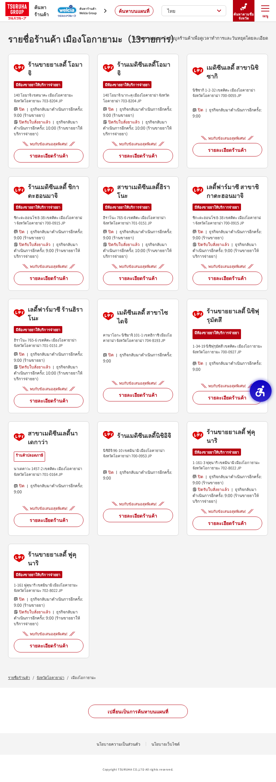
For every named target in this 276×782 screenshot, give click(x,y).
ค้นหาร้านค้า (41, 10)
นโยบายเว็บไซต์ (165, 744)
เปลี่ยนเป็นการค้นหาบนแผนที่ (138, 711)
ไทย (171, 10)
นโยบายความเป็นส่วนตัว (118, 744)
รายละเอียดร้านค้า (49, 155)
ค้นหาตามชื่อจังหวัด (244, 16)
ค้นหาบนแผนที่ (134, 10)
